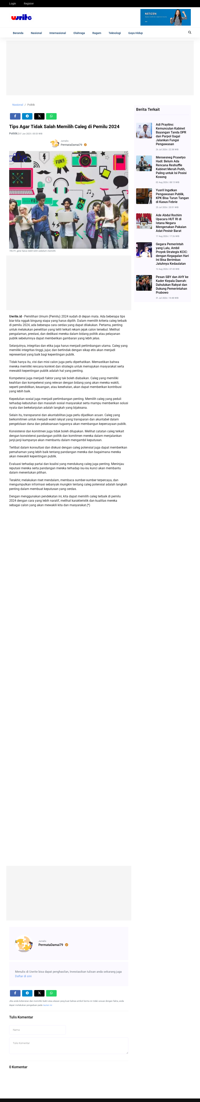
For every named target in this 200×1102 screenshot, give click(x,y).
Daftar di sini (23, 976)
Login (12, 3)
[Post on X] (39, 116)
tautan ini (47, 1005)
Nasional (36, 33)
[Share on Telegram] (27, 116)
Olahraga (79, 33)
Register (29, 3)
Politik (31, 104)
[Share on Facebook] (15, 116)
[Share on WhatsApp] (51, 116)
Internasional (57, 33)
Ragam (96, 33)
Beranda (18, 33)
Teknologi (115, 33)
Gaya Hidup (135, 33)
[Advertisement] (100, 68)
